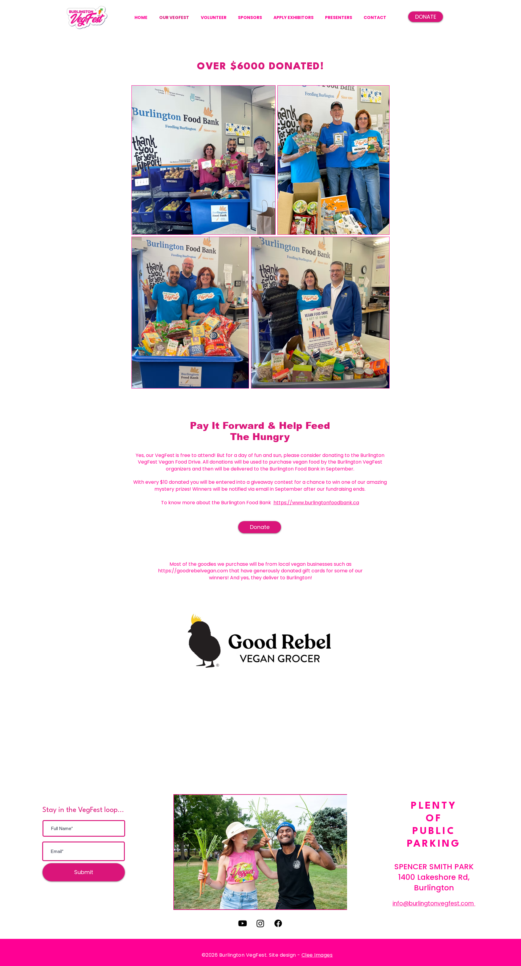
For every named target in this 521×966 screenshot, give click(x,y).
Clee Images (317, 955)
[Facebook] (278, 923)
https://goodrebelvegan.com (193, 570)
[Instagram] (260, 923)
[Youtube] (243, 923)
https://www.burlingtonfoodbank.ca (316, 502)
